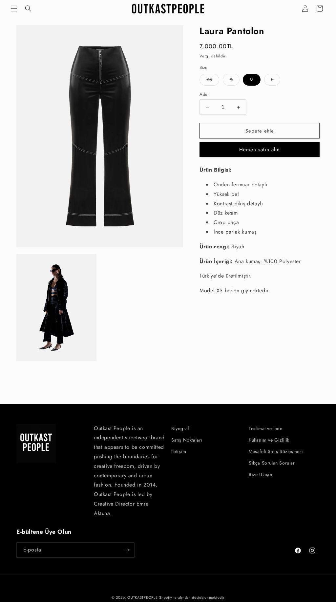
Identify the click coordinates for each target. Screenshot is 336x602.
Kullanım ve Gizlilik (269, 440)
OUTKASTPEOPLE (142, 597)
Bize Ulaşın (260, 474)
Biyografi (181, 428)
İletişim (178, 451)
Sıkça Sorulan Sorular (272, 463)
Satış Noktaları (186, 440)
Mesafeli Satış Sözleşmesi (276, 451)
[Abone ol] (127, 550)
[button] (14, 8)
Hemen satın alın (259, 149)
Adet (204, 94)
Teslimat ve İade (266, 428)
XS (212, 81)
